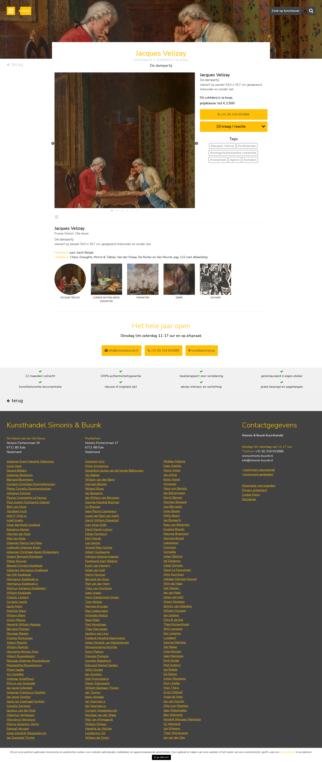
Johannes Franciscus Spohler (26, 692)
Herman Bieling (96, 484)
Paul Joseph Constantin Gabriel (28, 502)
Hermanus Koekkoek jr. (22, 584)
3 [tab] (122, 210)
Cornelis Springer (19, 706)
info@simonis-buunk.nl (257, 460)
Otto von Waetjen (176, 706)
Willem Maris (16, 615)
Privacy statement (254, 490)
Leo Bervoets (173, 507)
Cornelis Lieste (17, 602)
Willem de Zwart (97, 738)
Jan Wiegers (172, 728)
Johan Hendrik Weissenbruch (26, 733)
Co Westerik (172, 724)
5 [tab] (132, 210)
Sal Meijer (170, 647)
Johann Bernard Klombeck (24, 557)
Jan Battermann (174, 493)
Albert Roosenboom (21, 656)
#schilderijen (247, 146)
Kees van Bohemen (177, 525)
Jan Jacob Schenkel (19, 688)
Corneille (170, 552)
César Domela (173, 565)
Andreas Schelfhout (20, 679)
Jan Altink (170, 475)
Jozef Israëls (15, 520)
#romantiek (218, 160)
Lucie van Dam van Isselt (102, 516)
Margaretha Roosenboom (24, 665)
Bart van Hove (16, 507)
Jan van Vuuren (174, 701)
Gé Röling (170, 674)
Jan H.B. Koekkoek (19, 575)
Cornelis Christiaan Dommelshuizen (31, 484)
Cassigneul (171, 543)
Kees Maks (92, 620)
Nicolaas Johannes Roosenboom (28, 661)
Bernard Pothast (18, 629)
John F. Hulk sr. (17, 516)
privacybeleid (287, 752)
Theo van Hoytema (98, 588)
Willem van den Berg (100, 480)
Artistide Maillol (96, 615)
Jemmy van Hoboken (178, 606)
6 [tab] (137, 210)
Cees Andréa (172, 466)
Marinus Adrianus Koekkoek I (26, 588)
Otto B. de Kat (173, 620)
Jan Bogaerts (94, 493)
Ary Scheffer (15, 674)
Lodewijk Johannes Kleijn (23, 548)
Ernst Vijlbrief (173, 692)
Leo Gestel (92, 543)
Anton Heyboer (174, 602)
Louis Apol (14, 466)
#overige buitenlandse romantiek (233, 153)
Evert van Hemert (97, 566)
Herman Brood (174, 538)
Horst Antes (172, 470)
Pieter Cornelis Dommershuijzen (29, 489)
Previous (52, 143)
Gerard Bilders (17, 471)
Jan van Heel (172, 593)
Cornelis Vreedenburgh (101, 711)
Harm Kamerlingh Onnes (102, 597)
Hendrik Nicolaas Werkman (182, 719)
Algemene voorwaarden (258, 486)
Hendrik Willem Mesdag (24, 624)
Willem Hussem (175, 611)
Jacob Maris (14, 606)
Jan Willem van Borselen (102, 498)
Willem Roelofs (17, 647)
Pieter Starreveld (97, 683)
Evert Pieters (94, 652)
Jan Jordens (171, 615)
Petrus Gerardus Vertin (23, 724)
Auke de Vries (173, 697)
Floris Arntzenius (97, 466)
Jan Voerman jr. (95, 701)
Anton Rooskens (175, 679)
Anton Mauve (16, 620)
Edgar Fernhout (96, 534)
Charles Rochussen (20, 638)
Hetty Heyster (95, 575)
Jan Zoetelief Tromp (21, 738)
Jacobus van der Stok (21, 711)
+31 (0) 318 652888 (234, 114)
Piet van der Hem (97, 584)
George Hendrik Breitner (102, 502)
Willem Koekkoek (19, 593)
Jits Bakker (92, 475)
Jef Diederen (172, 561)
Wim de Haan (173, 584)
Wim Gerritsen (174, 575)
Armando (170, 484)
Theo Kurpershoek (176, 624)
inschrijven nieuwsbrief (259, 470)
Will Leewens (173, 629)
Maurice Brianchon (176, 534)
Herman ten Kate (19, 534)
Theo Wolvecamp (176, 733)
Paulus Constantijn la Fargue (26, 498)
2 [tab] (117, 210)
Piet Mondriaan (95, 624)
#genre (234, 160)
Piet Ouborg (172, 665)
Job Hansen (171, 588)
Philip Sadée (15, 670)
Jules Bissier (172, 511)
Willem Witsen (95, 724)
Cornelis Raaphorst (98, 661)
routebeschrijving (202, 350)
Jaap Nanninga (173, 656)
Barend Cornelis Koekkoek (24, 566)
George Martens (175, 642)
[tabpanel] (125, 169)
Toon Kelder (93, 602)
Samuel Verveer (18, 729)
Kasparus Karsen (18, 529)
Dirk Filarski (93, 538)
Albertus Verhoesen (20, 715)
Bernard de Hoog (97, 579)
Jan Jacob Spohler (19, 697)
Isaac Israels (93, 593)
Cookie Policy (251, 495)
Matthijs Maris (16, 611)
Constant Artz (94, 461)
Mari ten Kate (16, 538)
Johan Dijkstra (173, 556)
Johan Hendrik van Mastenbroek (107, 643)
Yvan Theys (171, 688)
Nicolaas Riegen (18, 634)
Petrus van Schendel (21, 683)
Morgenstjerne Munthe (101, 647)
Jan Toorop (92, 692)
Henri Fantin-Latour (99, 529)
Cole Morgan (172, 651)
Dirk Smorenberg (97, 679)
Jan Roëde (170, 670)
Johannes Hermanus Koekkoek (27, 570)
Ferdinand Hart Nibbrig (101, 561)
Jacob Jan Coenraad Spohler (26, 701)
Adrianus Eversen (19, 493)
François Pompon (97, 656)
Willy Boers (172, 516)
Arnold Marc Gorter (98, 548)
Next (196, 143)
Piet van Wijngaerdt (99, 720)
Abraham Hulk (17, 511)
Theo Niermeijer (96, 629)
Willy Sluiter (94, 670)
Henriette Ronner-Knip (22, 652)
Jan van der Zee (174, 738)
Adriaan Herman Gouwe (180, 579)
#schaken (250, 160)
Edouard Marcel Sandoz (101, 665)
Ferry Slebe (172, 683)
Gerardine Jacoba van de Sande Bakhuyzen (114, 471)
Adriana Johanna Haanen (102, 557)
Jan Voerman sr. (95, 706)
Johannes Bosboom (20, 475)
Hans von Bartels (175, 488)
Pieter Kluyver (17, 561)
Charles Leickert (18, 597)
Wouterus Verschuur (21, 720)
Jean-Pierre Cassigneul (100, 511)
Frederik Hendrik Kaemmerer (105, 638)
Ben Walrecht (173, 715)
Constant (170, 547)
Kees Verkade (94, 697)
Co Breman (92, 507)
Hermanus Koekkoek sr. (23, 579)
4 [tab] (127, 210)
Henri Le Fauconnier (177, 570)
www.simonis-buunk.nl (257, 456)
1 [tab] (112, 210)
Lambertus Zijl (95, 733)
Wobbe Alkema (174, 461)
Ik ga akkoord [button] (161, 757)
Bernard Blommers (20, 480)
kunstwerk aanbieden (258, 474)
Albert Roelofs (17, 643)
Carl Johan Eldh (95, 525)
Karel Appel (172, 479)
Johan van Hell (95, 570)
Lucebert (170, 638)
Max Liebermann (96, 611)
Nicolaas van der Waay (100, 715)
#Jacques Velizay (222, 146)
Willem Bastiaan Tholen (102, 688)
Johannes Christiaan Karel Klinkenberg (33, 552)
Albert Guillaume (97, 552)
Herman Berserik (175, 502)
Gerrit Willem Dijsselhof (102, 520)
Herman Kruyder (96, 606)
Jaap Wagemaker (175, 710)
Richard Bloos (94, 489)
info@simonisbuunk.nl (123, 350)
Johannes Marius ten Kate (24, 543)
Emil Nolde (171, 661)
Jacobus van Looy (97, 634)
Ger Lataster (172, 633)
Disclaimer (249, 499)
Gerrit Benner (173, 498)
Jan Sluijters (93, 674)
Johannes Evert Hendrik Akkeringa (30, 461)
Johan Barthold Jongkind (23, 525)
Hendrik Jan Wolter (98, 729)
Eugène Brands (174, 529)
